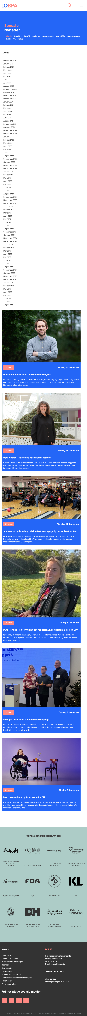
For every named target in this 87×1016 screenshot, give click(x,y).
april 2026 (7, 292)
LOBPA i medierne (32, 36)
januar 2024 (8, 206)
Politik (8, 39)
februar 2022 (8, 140)
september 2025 (10, 270)
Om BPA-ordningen (10, 958)
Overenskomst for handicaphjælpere (17, 978)
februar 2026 (8, 286)
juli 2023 (7, 191)
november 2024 (10, 238)
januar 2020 (8, 64)
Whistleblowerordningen (12, 962)
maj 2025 (7, 257)
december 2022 (10, 168)
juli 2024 (7, 226)
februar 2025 (8, 248)
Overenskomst (73, 36)
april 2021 (7, 111)
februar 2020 (8, 67)
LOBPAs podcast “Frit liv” (12, 974)
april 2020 (7, 73)
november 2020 (10, 95)
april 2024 (7, 216)
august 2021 (8, 121)
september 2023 (10, 197)
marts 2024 (7, 213)
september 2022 (10, 159)
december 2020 (10, 99)
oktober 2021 (9, 127)
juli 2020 (7, 83)
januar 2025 (8, 245)
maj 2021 (7, 115)
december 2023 (10, 203)
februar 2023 (8, 175)
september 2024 (10, 232)
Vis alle (9, 36)
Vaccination (18, 39)
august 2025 (8, 267)
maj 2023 (7, 184)
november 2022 (10, 165)
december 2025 (10, 279)
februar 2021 (8, 105)
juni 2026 (7, 298)
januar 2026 (8, 283)
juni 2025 (7, 260)
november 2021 (10, 130)
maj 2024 (7, 219)
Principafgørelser (9, 984)
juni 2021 (7, 118)
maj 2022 (7, 149)
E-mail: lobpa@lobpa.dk (55, 964)
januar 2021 (8, 102)
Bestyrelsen (7, 965)
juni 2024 (7, 222)
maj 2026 (7, 295)
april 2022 (7, 146)
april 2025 (7, 254)
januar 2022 (8, 137)
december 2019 (10, 61)
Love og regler (48, 36)
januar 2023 (8, 172)
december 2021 (10, 134)
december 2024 (10, 241)
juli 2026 (7, 302)
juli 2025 (7, 264)
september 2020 (10, 89)
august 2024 (8, 229)
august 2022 (8, 156)
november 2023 (10, 200)
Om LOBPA (60, 36)
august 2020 (8, 86)
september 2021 (10, 124)
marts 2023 (7, 178)
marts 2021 (7, 108)
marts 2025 (7, 251)
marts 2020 (7, 70)
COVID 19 (18, 36)
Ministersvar (7, 981)
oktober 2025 (9, 273)
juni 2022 (7, 153)
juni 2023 (7, 187)
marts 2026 (7, 289)
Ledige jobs (7, 971)
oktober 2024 (9, 235)
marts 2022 (7, 143)
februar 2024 (8, 210)
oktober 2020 (9, 92)
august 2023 (8, 194)
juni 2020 (7, 80)
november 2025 (10, 276)
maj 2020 (7, 76)
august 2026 (8, 305)
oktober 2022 (9, 162)
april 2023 (7, 181)
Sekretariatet (7, 968)
